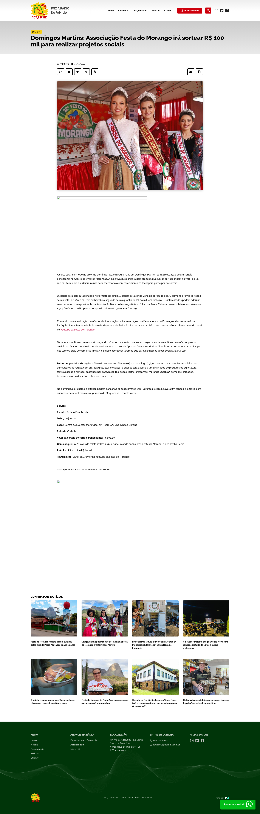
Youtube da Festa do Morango (77, 329)
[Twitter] (222, 10)
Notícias (156, 10)
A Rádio (122, 10)
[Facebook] (227, 10)
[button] (208, 11)
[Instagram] (216, 10)
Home (111, 10)
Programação (140, 10)
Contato (168, 10)
